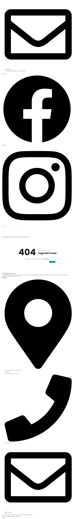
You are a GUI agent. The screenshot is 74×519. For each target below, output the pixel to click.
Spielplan (9, 237)
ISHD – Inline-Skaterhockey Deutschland (24, 514)
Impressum (4, 514)
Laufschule (13, 237)
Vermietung (19, 237)
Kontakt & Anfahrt (26, 237)
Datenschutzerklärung (11, 514)
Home (3, 237)
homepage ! (46, 258)
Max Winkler (17, 516)
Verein (6, 237)
